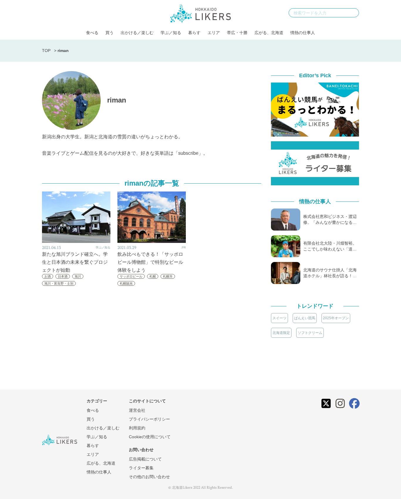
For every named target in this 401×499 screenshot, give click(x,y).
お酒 (47, 276)
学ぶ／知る (171, 32)
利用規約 (137, 428)
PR (184, 247)
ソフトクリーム (310, 333)
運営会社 (137, 410)
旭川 (78, 276)
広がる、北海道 (269, 32)
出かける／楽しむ (137, 32)
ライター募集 (141, 468)
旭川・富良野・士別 (58, 283)
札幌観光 (126, 283)
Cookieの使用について (150, 436)
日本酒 (63, 276)
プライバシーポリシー (149, 419)
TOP (46, 50)
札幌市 (168, 276)
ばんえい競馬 (304, 318)
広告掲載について (145, 459)
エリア (214, 32)
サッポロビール (131, 276)
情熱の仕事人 (302, 32)
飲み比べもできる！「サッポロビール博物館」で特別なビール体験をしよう (150, 262)
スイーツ (279, 318)
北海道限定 (281, 333)
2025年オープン (336, 318)
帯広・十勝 (237, 32)
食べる (92, 32)
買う (109, 32)
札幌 (152, 276)
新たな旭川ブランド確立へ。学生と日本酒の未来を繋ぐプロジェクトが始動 (75, 262)
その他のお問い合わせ (149, 476)
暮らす (194, 32)
